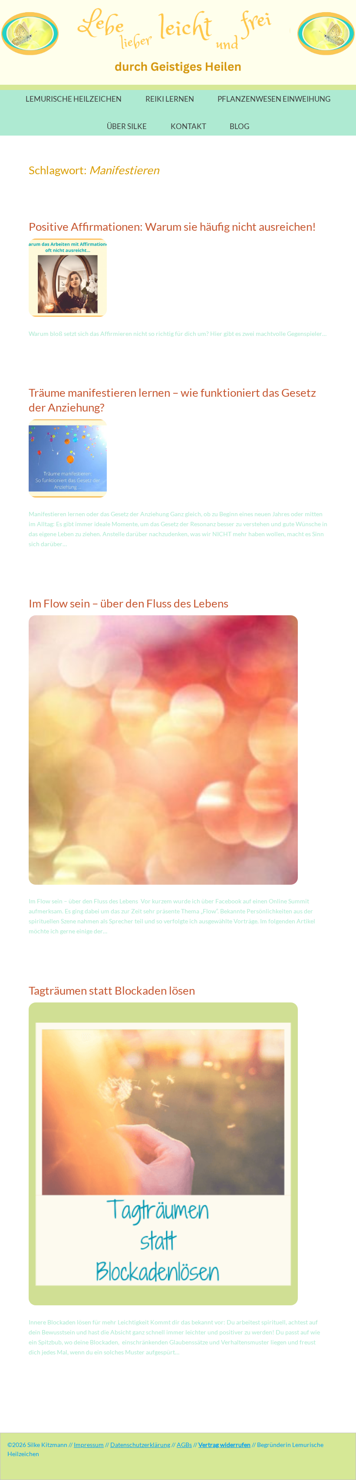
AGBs (184, 1444)
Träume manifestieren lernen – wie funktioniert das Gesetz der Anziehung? (172, 399)
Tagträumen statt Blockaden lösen (112, 990)
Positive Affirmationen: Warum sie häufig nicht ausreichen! (172, 226)
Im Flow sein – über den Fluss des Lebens (128, 603)
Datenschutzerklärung (140, 1444)
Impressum (89, 1444)
